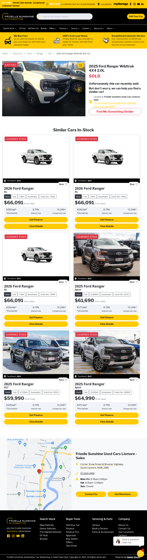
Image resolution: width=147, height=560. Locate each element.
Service (74, 28)
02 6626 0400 (87, 473)
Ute (50, 53)
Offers (51, 28)
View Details (36, 226)
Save (61, 184)
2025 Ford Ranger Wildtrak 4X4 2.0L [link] (73, 53)
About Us (98, 28)
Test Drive (71, 545)
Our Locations (126, 532)
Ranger (39, 53)
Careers (85, 28)
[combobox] (65, 16)
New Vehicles (47, 525)
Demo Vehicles (48, 528)
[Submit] (40, 16)
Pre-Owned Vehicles (50, 532)
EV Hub (22, 28)
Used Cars (17, 53)
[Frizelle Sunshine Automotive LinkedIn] (143, 4)
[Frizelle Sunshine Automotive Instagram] (135, 4)
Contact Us (91, 494)
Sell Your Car (136, 16)
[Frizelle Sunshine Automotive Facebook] (131, 4)
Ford (29, 53)
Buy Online (72, 538)
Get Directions (123, 494)
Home (5, 53)
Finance (62, 28)
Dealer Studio (133, 557)
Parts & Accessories (103, 532)
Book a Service (100, 528)
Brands (44, 28)
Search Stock (8, 28)
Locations (106, 4)
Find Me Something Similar (115, 111)
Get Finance (36, 219)
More (109, 28)
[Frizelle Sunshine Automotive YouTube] (139, 4)
